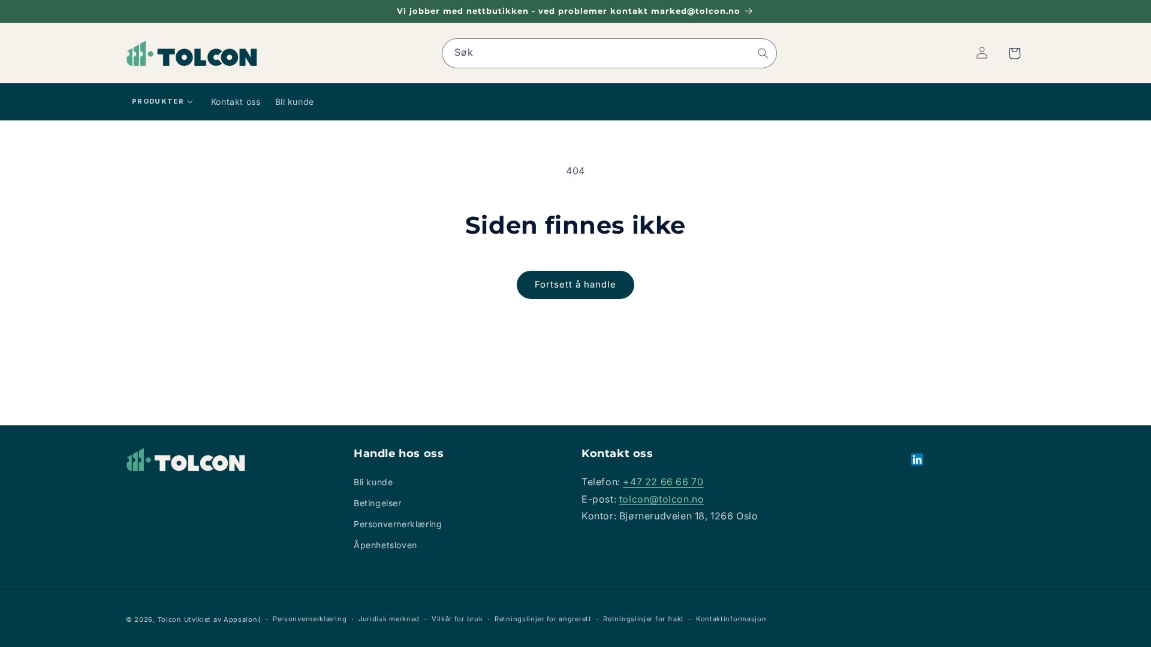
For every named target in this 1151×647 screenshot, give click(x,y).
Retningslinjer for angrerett (543, 619)
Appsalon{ (242, 619)
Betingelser (378, 503)
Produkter (158, 101)
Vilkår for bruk (457, 619)
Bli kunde (373, 482)
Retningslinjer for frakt (643, 619)
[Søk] (763, 53)
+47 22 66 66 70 (663, 482)
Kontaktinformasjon (731, 619)
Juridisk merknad (389, 619)
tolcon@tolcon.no (661, 499)
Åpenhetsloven (385, 545)
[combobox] (609, 53)
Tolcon (170, 619)
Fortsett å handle (575, 284)
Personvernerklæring (398, 524)
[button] (1014, 53)
